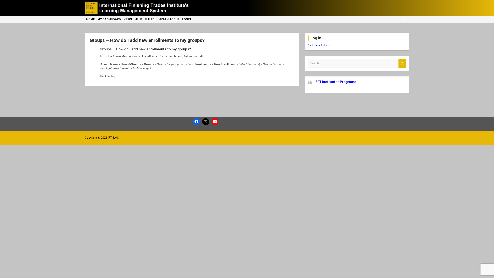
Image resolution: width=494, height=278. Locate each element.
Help (138, 19)
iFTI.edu (150, 19)
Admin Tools (169, 19)
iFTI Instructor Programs (335, 82)
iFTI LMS (113, 137)
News (128, 19)
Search (402, 63)
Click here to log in (319, 45)
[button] (192, 49)
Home (90, 19)
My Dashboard (109, 19)
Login (186, 19)
